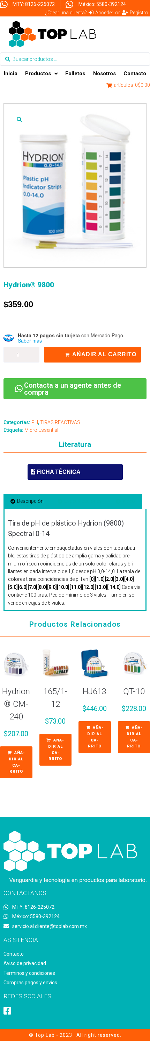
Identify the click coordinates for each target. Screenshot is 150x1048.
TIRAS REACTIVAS (60, 422)
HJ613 (94, 691)
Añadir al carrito (104, 354)
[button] (19, 119)
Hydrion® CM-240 (16, 704)
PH (34, 422)
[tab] (27, 501)
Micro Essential (41, 430)
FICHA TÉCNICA (58, 472)
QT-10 (134, 691)
